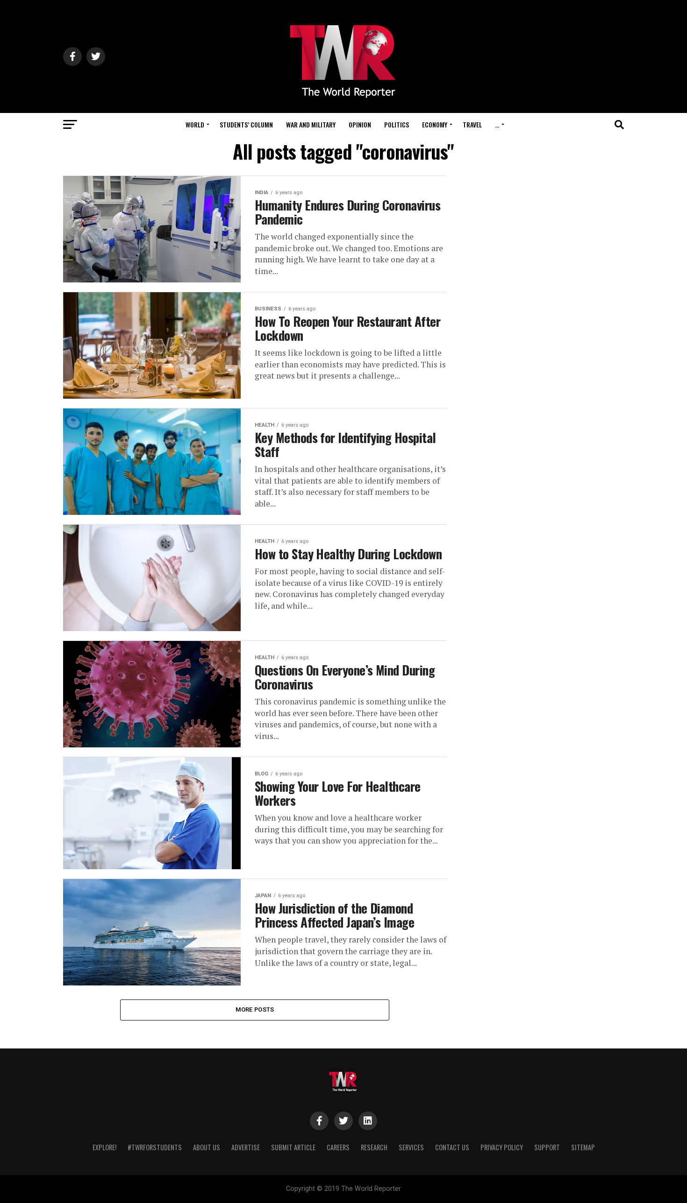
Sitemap (583, 1147)
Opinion (360, 124)
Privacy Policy (501, 1147)
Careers (338, 1147)
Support (547, 1147)
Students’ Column (246, 124)
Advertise (245, 1147)
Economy (434, 124)
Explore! (104, 1147)
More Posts (255, 1009)
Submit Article (293, 1147)
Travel (472, 124)
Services (411, 1147)
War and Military (311, 124)
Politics (396, 124)
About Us (206, 1147)
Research (374, 1147)
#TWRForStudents (155, 1147)
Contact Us (452, 1147)
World (195, 124)
